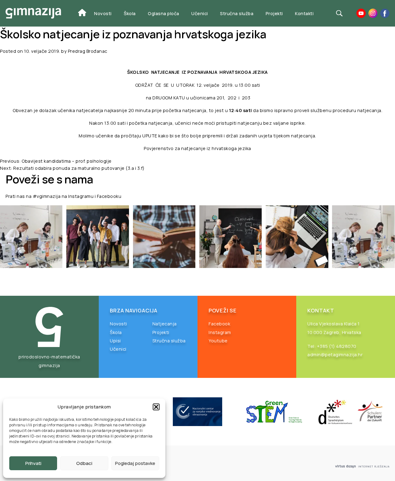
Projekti (274, 13)
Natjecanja (164, 324)
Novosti (103, 13)
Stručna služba (236, 13)
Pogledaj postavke (135, 463)
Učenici (199, 13)
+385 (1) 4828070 (336, 346)
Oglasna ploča (163, 13)
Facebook (219, 324)
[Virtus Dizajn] (362, 466)
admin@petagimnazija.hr (335, 355)
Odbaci (84, 463)
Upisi (115, 341)
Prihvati (33, 463)
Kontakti (304, 13)
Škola (130, 13)
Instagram (220, 332)
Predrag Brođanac (87, 51)
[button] (156, 407)
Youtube (218, 341)
